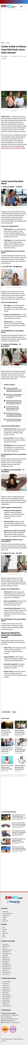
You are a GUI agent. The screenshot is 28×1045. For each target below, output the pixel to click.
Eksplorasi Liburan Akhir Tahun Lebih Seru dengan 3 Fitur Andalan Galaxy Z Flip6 (19, 848)
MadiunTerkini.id (6, 998)
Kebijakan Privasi (6, 915)
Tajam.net (4, 948)
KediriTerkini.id (5, 1004)
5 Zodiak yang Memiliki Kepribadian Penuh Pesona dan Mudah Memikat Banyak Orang (14, 390)
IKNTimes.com (5, 957)
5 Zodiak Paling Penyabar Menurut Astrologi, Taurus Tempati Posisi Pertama (12, 408)
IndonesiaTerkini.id (6, 981)
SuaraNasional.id (6, 946)
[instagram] (6, 2)
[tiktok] (11, 2)
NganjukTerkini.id (6, 1002)
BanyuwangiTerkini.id (7, 996)
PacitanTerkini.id (6, 1000)
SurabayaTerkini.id (6, 990)
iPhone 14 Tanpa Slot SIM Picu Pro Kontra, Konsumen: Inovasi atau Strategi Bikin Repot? (19, 824)
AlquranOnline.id (5, 974)
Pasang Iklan (5, 921)
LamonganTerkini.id (6, 1005)
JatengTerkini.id (5, 985)
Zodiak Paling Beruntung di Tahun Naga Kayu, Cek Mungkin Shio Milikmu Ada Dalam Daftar (14, 414)
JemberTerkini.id (6, 994)
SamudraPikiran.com (7, 964)
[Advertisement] (14, 26)
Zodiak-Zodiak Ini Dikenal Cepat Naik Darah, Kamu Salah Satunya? (20, 732)
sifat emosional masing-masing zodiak (13, 148)
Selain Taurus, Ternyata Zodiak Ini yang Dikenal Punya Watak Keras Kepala (14, 396)
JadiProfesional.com (6, 972)
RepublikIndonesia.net (7, 949)
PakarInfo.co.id (5, 970)
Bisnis (3, 927)
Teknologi (4, 929)
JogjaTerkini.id (5, 987)
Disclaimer (4, 917)
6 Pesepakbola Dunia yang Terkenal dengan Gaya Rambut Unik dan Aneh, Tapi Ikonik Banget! (19, 816)
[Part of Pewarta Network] (14, 903)
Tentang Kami (5, 911)
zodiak (9, 124)
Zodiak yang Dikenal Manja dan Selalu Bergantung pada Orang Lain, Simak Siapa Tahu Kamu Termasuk (14, 402)
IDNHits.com (5, 955)
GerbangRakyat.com (6, 953)
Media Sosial (5, 933)
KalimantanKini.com (6, 968)
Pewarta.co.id (5, 944)
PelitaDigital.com (6, 961)
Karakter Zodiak (6, 712)
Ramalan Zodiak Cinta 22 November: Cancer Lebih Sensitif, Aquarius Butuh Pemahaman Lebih (7, 749)
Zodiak (7, 42)
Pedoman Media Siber (7, 913)
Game (3, 931)
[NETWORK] (21, 6)
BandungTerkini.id (6, 989)
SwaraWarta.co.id (6, 951)
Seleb (3, 935)
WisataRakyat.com (6, 966)
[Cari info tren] (26, 2)
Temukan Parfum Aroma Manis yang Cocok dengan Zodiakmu (13, 420)
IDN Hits (3, 42)
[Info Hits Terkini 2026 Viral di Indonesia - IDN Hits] (8, 7)
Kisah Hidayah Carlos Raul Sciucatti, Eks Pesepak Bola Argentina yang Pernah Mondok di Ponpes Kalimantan (19, 832)
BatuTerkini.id (5, 992)
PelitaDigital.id (5, 963)
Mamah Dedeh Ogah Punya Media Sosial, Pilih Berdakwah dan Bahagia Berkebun (18, 840)
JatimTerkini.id (5, 983)
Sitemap (4, 919)
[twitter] (4, 2)
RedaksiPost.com (6, 959)
